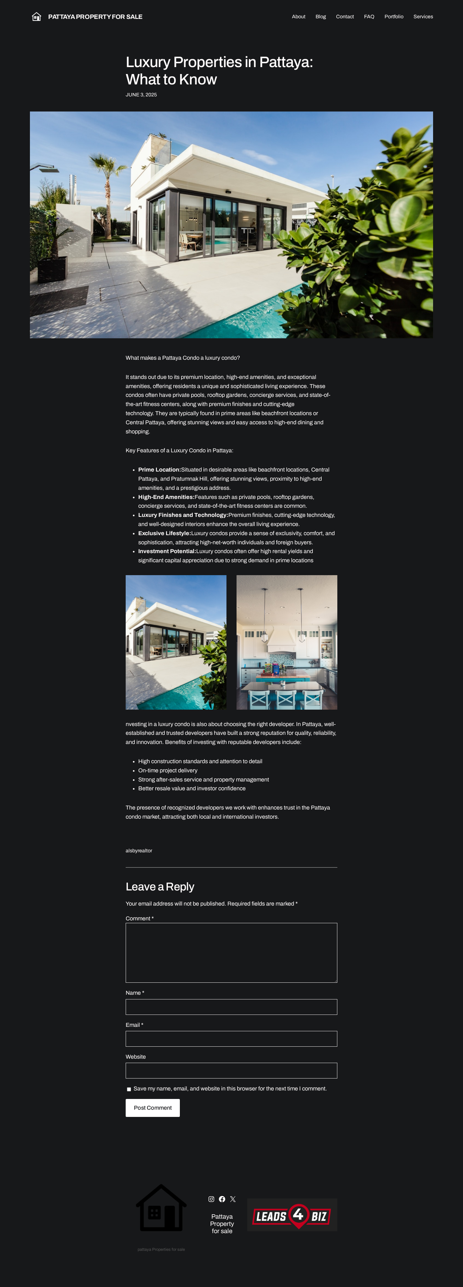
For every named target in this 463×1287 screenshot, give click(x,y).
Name (135, 993)
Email (134, 1025)
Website (136, 1057)
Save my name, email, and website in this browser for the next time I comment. (230, 1088)
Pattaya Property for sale (95, 16)
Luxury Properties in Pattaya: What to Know (219, 71)
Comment (140, 918)
